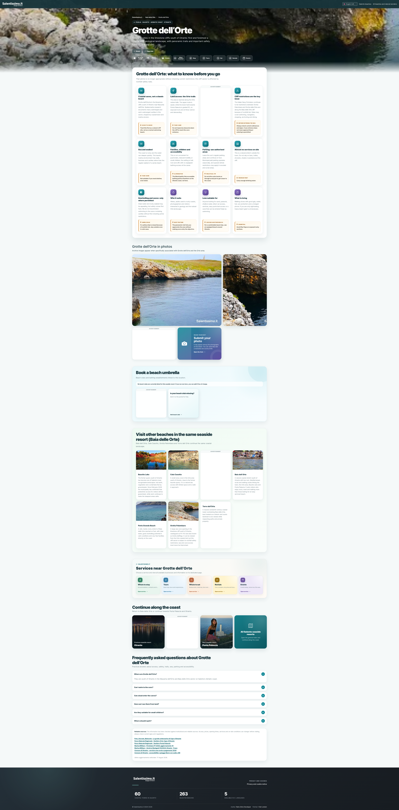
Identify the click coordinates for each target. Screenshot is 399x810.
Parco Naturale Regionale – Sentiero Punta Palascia (152, 743)
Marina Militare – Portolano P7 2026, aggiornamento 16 (153, 746)
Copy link (150, 51)
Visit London (262, 807)
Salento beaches (365, 4)
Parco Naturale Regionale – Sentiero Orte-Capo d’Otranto (154, 741)
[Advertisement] (215, 101)
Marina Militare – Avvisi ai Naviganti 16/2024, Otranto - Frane (155, 748)
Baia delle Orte (150, 17)
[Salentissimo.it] (12, 4)
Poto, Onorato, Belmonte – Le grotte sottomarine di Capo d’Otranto (157, 738)
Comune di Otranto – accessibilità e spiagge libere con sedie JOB (157, 753)
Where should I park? (142, 721)
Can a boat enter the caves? (145, 696)
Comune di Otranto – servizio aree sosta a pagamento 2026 (155, 750)
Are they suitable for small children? (149, 712)
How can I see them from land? (146, 704)
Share (138, 51)
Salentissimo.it (137, 17)
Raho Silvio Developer (243, 807)
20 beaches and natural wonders (385, 4)
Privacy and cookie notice (257, 784)
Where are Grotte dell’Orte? (145, 674)
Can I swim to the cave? (143, 687)
